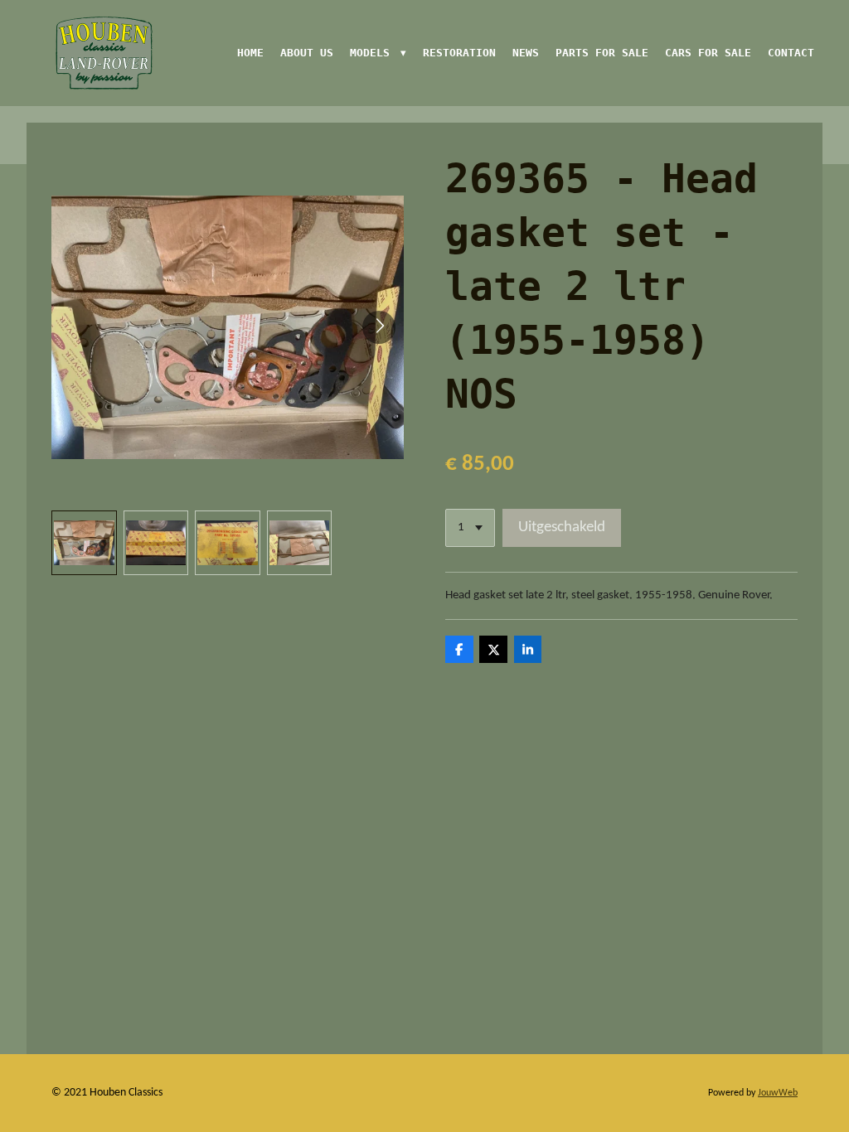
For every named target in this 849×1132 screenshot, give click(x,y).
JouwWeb (778, 1093)
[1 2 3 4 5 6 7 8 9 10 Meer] (470, 528)
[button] (84, 543)
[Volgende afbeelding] (378, 327)
